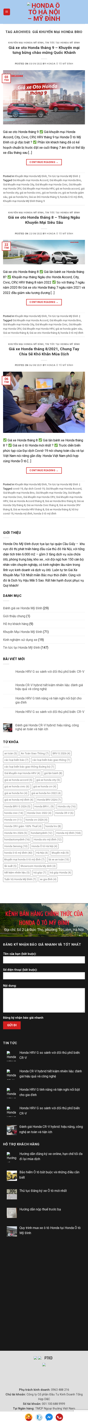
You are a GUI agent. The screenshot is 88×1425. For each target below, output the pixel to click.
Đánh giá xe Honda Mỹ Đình (22, 608)
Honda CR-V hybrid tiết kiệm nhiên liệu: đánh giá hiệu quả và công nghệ (49, 687)
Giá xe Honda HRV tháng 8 (28, 509)
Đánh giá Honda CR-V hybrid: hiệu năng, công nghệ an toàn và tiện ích (47, 727)
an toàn (10, 753)
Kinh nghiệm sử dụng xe (20, 640)
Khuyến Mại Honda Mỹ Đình (25, 42)
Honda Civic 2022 (39, 812)
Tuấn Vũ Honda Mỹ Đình (20, 879)
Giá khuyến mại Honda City (18, 184)
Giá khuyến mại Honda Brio (65, 180)
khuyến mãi (60, 852)
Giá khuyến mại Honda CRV (39, 497)
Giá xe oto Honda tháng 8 (44, 332)
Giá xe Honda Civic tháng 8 (42, 505)
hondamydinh (41, 832)
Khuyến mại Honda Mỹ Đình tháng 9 (24, 201)
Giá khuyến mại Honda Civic (51, 184)
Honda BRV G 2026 (17, 806)
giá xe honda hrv (18, 196)
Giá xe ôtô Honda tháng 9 (44, 196)
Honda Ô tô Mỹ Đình (60, 63)
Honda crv (13, 819)
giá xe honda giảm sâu (68, 328)
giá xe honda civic (30, 192)
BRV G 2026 (61, 753)
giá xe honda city (48, 779)
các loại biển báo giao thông (51, 759)
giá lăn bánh (53, 773)
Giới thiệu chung (14, 616)
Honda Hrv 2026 (15, 832)
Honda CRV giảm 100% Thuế (23, 826)
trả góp (40, 872)
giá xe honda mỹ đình (18, 799)
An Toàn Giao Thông (35, 753)
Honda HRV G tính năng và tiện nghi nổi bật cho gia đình (48, 700)
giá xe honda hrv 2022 (46, 793)
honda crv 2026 (36, 819)
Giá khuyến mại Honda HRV (38, 188)
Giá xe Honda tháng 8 (15, 332)
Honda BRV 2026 (49, 799)
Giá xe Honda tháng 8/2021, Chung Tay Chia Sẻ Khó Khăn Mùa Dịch (44, 351)
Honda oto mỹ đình (48, 839)
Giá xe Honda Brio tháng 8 (60, 501)
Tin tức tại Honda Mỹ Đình (62, 42)
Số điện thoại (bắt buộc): (20, 970)
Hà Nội (42, 852)
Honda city (67, 806)
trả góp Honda (60, 872)
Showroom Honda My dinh (38, 866)
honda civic (13, 812)
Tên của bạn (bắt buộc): (19, 954)
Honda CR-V (64, 812)
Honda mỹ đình (23, 513)
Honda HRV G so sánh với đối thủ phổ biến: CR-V (49, 672)
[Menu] (6, 12)
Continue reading (44, 162)
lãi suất (10, 866)
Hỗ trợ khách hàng (15, 624)
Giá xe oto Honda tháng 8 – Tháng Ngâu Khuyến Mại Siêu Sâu (44, 220)
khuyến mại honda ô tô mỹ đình (24, 859)
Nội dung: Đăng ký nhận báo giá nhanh (23, 1001)
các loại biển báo (16, 759)
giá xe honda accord (67, 188)
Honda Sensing (16, 846)
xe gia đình (48, 879)
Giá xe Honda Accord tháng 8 (26, 501)
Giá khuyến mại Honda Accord (30, 180)
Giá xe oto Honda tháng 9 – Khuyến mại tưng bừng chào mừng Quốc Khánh (44, 50)
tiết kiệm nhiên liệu (17, 872)
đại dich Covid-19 (34, 488)
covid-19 (18, 488)
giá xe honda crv (51, 192)
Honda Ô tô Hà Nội (44, 846)
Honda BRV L (44, 806)
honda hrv (53, 826)
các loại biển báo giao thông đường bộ (29, 766)
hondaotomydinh (17, 839)
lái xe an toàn (59, 859)
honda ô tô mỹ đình (71, 196)
